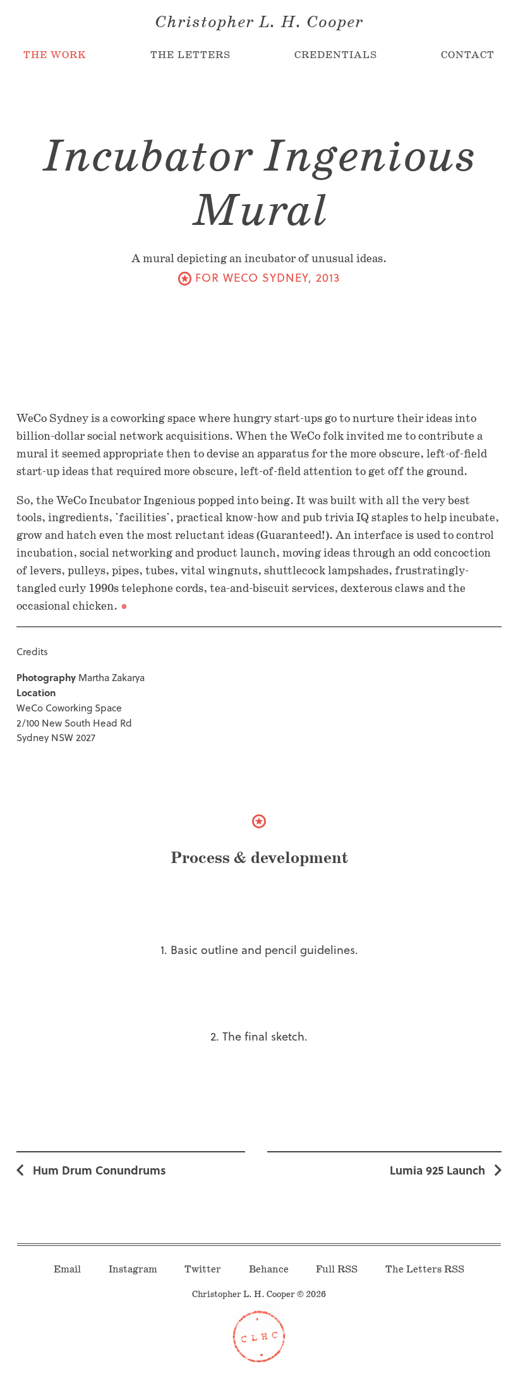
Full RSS (337, 1269)
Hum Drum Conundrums (99, 1169)
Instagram (133, 1269)
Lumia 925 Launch (437, 1169)
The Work (55, 55)
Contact (468, 55)
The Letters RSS (424, 1269)
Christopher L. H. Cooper (259, 22)
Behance (269, 1269)
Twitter (202, 1269)
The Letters (190, 55)
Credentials (335, 55)
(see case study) (185, 277)
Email (67, 1269)
